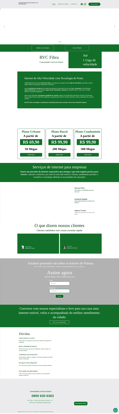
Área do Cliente (94, 4)
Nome (51, 280)
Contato (73, 4)
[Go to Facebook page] (82, 4)
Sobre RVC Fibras (63, 4)
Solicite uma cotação (42, 48)
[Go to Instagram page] (85, 4)
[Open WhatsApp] (115, 410)
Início (54, 4)
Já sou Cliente (77, 48)
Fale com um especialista (59, 322)
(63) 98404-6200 (80, 403)
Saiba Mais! (31, 154)
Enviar (59, 296)
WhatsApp (52, 288)
